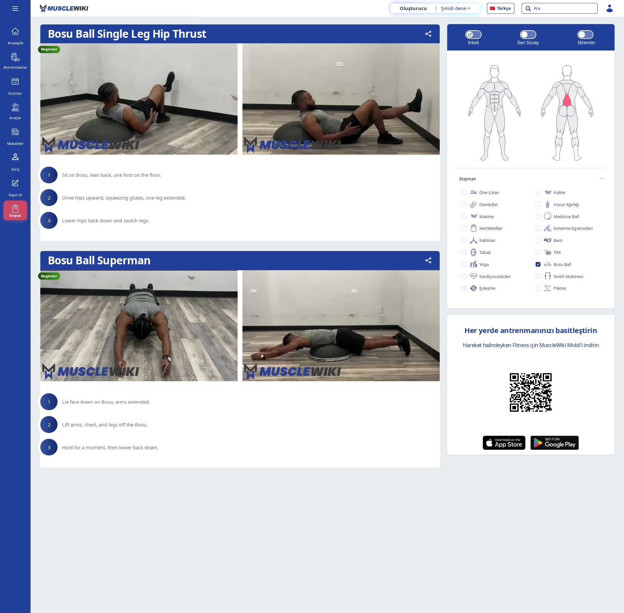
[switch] (473, 34)
